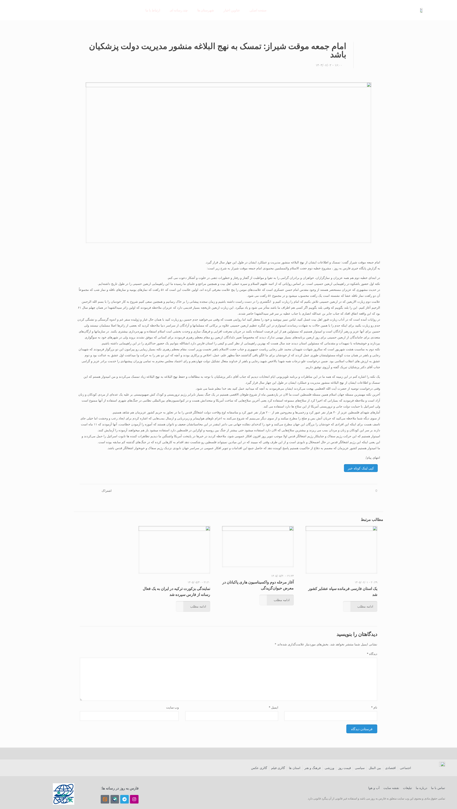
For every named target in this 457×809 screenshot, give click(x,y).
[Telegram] (124, 799)
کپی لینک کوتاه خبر (361, 468)
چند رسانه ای (179, 10)
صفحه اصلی (258, 10)
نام (374, 707)
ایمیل (273, 707)
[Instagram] (134, 799)
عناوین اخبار (232, 10)
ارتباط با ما (152, 10)
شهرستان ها (205, 10)
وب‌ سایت (172, 707)
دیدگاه (372, 654)
